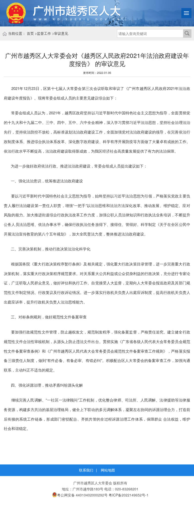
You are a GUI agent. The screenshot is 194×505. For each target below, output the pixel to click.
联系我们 (86, 470)
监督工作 (44, 33)
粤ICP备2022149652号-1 (129, 494)
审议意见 (61, 33)
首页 (30, 33)
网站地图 (108, 470)
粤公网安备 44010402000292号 (82, 494)
